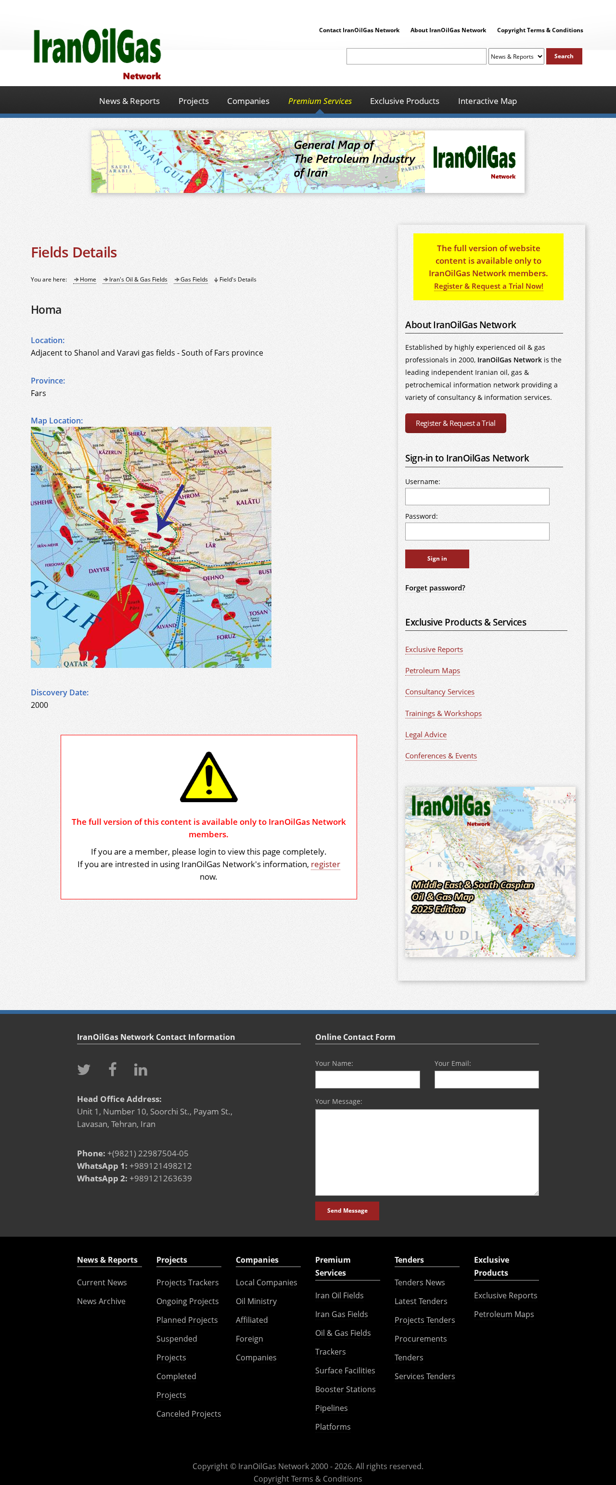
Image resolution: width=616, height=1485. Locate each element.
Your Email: (453, 1063)
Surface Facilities (345, 1370)
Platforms (333, 1426)
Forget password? (435, 587)
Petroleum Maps (432, 670)
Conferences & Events (441, 755)
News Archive (101, 1301)
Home (88, 279)
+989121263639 (160, 1178)
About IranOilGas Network (448, 30)
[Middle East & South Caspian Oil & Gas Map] (490, 957)
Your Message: (338, 1101)
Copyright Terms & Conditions (540, 30)
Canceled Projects (188, 1413)
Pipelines (331, 1408)
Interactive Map (487, 100)
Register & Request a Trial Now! (488, 286)
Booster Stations (345, 1389)
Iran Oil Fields (339, 1295)
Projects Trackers (187, 1282)
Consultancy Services (440, 691)
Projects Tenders (425, 1320)
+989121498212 (160, 1165)
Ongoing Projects (187, 1301)
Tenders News (420, 1282)
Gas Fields (194, 279)
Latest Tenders (421, 1301)
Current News (102, 1282)
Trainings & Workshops (443, 713)
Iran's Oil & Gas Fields (138, 279)
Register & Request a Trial (455, 423)
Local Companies (266, 1282)
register (325, 864)
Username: (422, 481)
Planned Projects (187, 1320)
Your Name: (334, 1063)
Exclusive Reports (434, 649)
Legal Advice (426, 734)
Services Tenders (425, 1376)
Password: (421, 516)
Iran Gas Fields (341, 1314)
